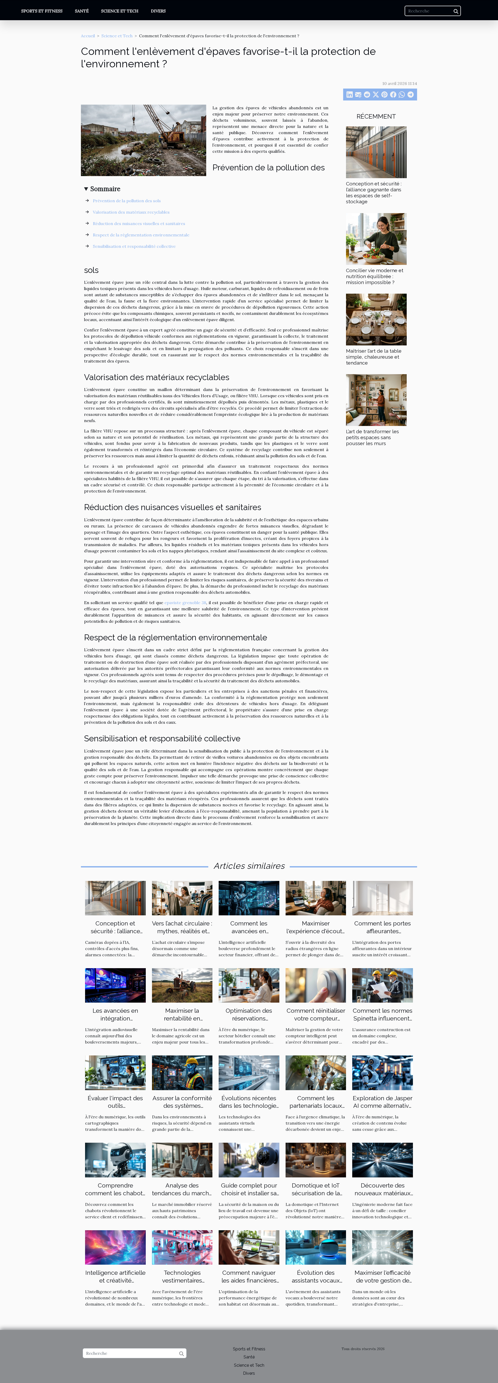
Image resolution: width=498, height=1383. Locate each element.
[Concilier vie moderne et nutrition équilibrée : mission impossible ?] (376, 238)
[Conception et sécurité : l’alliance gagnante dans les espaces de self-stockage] (376, 151)
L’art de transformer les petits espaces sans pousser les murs (372, 437)
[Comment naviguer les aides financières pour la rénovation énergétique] (249, 1246)
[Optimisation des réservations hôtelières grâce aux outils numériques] (249, 985)
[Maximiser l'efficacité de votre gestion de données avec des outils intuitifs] (382, 1246)
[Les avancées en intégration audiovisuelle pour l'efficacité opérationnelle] (115, 985)
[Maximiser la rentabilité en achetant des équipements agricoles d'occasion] (182, 985)
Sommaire (105, 189)
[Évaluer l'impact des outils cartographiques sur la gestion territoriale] (115, 1072)
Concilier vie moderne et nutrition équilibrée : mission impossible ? (374, 276)
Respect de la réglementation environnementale (141, 234)
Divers (158, 10)
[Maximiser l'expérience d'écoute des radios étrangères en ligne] (316, 897)
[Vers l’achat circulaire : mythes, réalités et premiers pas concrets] (182, 897)
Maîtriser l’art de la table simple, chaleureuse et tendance (374, 357)
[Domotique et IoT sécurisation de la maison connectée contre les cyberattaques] (316, 1159)
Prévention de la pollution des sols (127, 200)
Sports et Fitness (42, 10)
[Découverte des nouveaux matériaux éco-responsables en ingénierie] (382, 1159)
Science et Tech (120, 10)
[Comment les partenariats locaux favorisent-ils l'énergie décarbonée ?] (316, 1072)
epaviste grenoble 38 (185, 602)
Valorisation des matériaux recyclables (131, 212)
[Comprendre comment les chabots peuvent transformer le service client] (115, 1159)
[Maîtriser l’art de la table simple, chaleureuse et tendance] (376, 319)
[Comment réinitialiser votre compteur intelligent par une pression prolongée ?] (316, 985)
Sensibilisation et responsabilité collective (134, 246)
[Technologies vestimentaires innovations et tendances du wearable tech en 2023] (182, 1246)
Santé (82, 10)
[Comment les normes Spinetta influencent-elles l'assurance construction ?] (382, 985)
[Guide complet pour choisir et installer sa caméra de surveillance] (249, 1159)
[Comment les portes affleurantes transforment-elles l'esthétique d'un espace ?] (382, 897)
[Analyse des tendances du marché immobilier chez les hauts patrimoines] (182, 1159)
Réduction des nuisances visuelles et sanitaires (139, 223)
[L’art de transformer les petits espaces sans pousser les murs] (376, 399)
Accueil (88, 35)
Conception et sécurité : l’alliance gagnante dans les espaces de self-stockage (374, 192)
